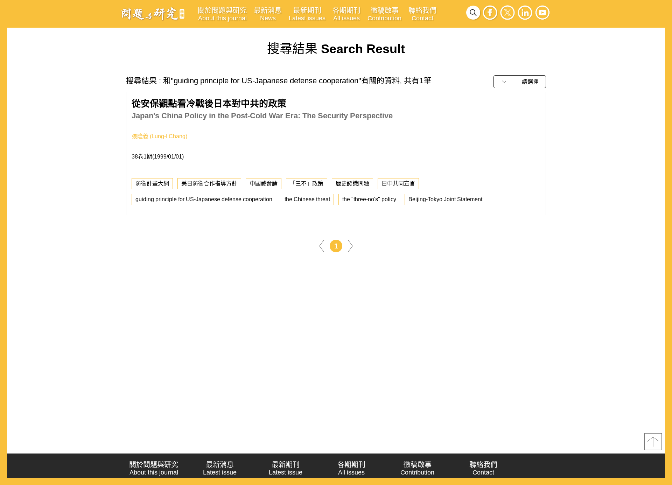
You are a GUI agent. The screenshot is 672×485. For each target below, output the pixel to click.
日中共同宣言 (398, 184)
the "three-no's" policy (369, 199)
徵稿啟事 (384, 14)
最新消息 (268, 14)
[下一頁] (350, 245)
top (653, 441)
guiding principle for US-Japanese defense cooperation (203, 199)
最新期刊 (307, 14)
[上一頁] (321, 245)
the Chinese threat (307, 199)
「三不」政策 (306, 184)
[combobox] (520, 82)
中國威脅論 (264, 184)
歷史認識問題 (352, 184)
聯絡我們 (422, 14)
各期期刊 (346, 14)
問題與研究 (153, 13)
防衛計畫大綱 (152, 184)
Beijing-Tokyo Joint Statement (445, 199)
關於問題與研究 (222, 14)
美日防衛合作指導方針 (209, 184)
